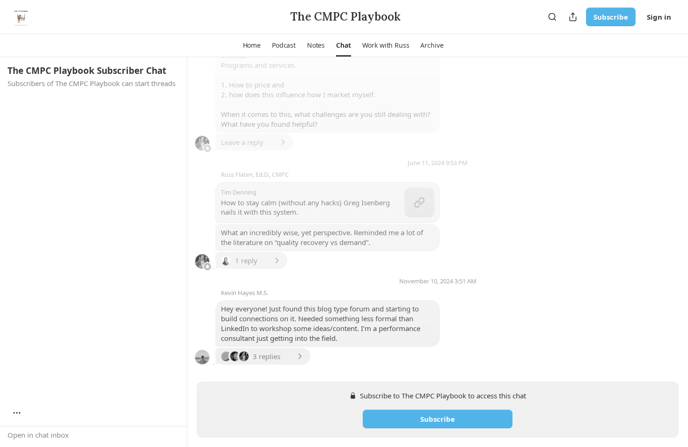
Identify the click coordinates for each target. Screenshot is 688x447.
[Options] (16, 413)
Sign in (659, 17)
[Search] (552, 16)
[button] (251, 45)
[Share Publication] (573, 16)
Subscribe (610, 17)
